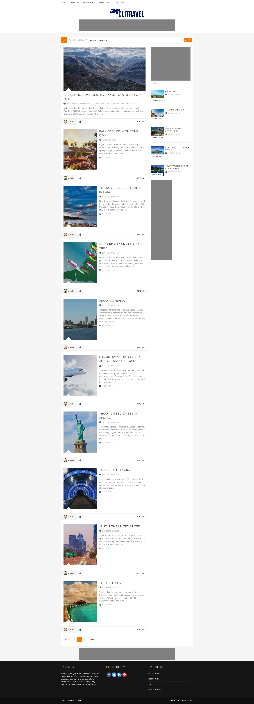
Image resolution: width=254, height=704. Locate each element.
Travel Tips (75, 3)
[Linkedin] (119, 674)
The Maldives (110, 583)
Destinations (118, 3)
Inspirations (104, 3)
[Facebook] (109, 674)
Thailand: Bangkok (97, 40)
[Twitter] (114, 674)
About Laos (171, 91)
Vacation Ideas (89, 3)
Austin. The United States (120, 526)
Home (64, 3)
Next (92, 639)
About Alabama (112, 300)
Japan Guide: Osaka (114, 470)
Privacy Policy (187, 700)
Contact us (174, 700)
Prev (67, 639)
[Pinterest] (124, 674)
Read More (141, 121)
